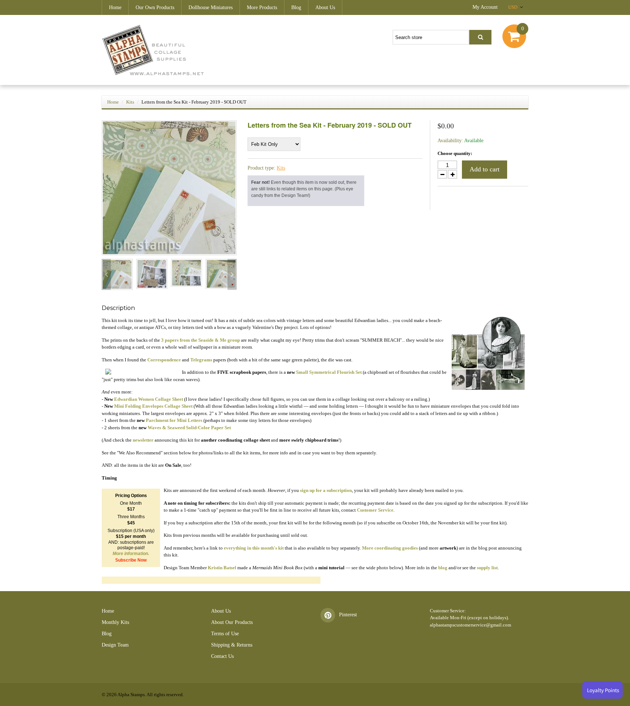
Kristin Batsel (222, 567)
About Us (325, 7)
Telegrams (201, 359)
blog (442, 567)
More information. (131, 553)
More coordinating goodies (390, 548)
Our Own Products (155, 7)
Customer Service (375, 510)
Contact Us (222, 656)
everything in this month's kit (254, 548)
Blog (296, 7)
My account (485, 7)
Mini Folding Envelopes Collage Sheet (153, 406)
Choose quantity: (455, 153)
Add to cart (484, 169)
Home (115, 7)
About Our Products (232, 622)
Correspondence (164, 359)
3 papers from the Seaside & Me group (200, 340)
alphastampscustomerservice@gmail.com (470, 625)
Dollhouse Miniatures (210, 7)
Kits (130, 102)
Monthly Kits (115, 622)
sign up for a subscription (326, 490)
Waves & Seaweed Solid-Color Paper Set (189, 427)
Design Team (115, 645)
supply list (487, 567)
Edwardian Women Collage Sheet (148, 399)
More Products (262, 7)
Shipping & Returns (231, 645)
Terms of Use (225, 633)
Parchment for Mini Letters (174, 420)
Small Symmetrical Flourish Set (329, 372)
